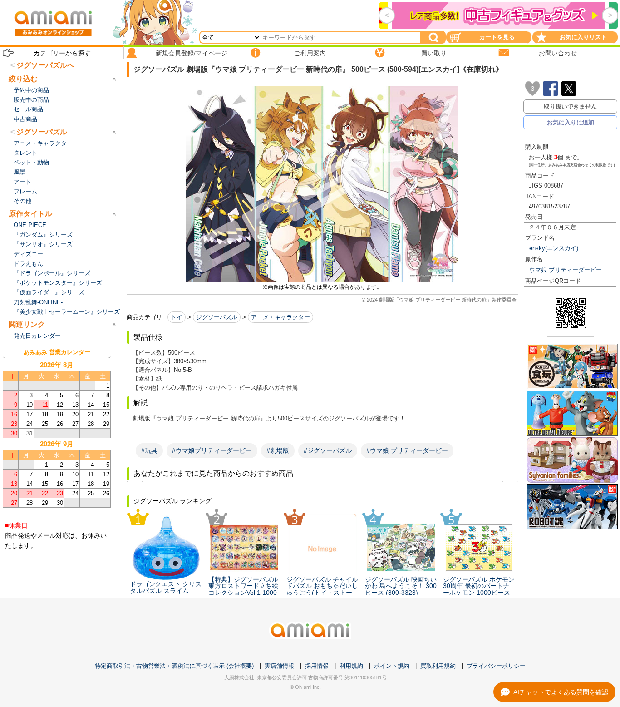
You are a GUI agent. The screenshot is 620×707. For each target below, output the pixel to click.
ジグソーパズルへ (45, 65)
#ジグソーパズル (328, 450)
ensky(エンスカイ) (553, 248)
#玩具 (149, 450)
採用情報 (317, 666)
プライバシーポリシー (496, 666)
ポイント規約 (391, 666)
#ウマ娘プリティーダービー (212, 450)
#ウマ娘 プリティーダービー (407, 450)
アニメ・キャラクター (280, 317)
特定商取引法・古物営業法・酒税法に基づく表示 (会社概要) (174, 666)
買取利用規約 (438, 666)
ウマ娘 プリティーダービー (565, 270)
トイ (176, 317)
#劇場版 (277, 450)
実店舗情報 (279, 666)
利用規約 (351, 666)
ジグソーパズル (216, 317)
